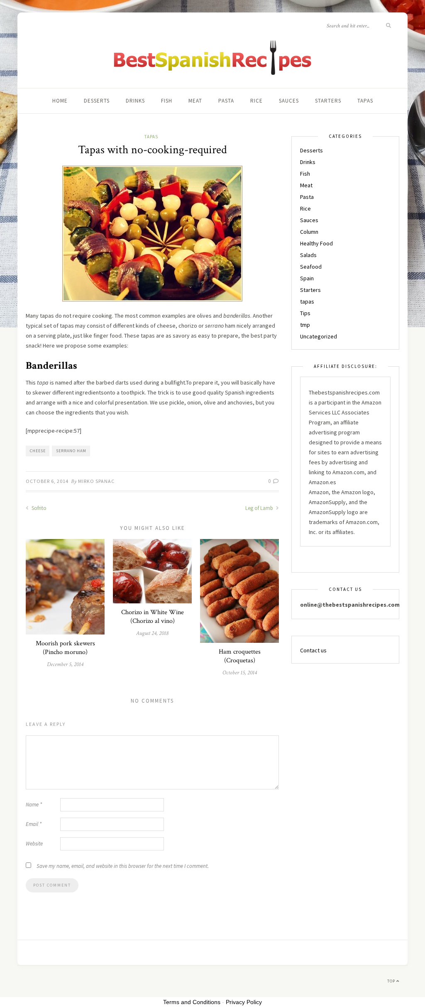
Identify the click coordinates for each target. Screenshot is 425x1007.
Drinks (135, 100)
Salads (308, 255)
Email (34, 824)
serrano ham (71, 450)
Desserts (97, 100)
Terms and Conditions (191, 1002)
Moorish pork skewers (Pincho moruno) (65, 648)
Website (34, 843)
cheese (38, 450)
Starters (328, 100)
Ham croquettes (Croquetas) (240, 656)
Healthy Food (316, 243)
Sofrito (38, 508)
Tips (305, 313)
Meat (195, 100)
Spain (307, 278)
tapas (365, 100)
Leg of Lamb (259, 508)
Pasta (226, 100)
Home (60, 100)
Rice (256, 100)
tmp (305, 324)
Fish (166, 100)
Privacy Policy (244, 1002)
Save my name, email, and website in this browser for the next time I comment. (123, 866)
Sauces (289, 100)
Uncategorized (318, 336)
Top (391, 981)
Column (309, 231)
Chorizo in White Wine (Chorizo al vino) (152, 616)
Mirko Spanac (96, 481)
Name (34, 804)
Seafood (311, 266)
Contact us (313, 650)
